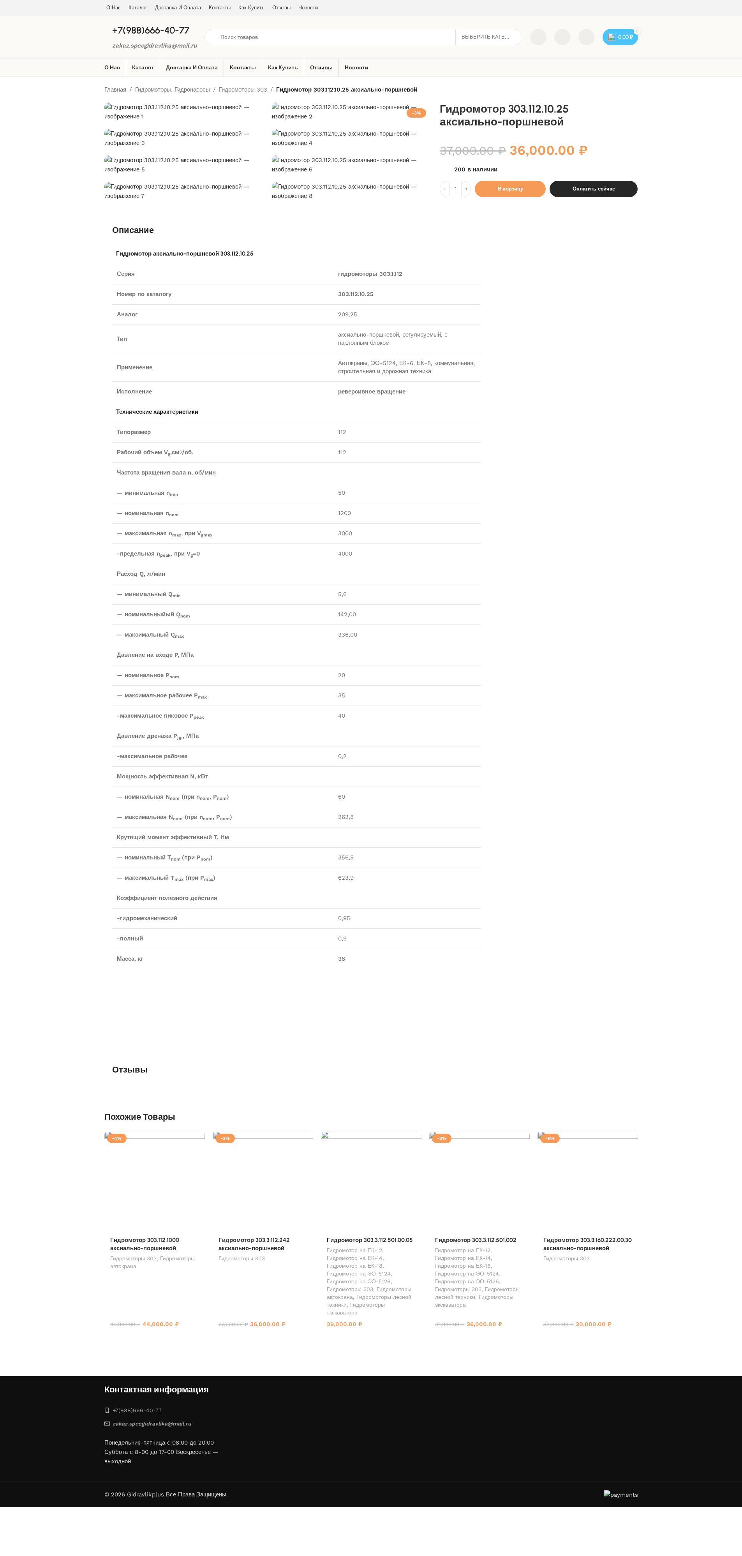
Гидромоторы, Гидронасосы (172, 89)
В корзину (510, 189)
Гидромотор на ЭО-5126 (359, 1281)
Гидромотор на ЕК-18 (354, 1266)
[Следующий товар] (633, 90)
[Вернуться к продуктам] (624, 90)
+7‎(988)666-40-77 (137, 1410)
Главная (115, 89)
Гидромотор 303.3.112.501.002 (475, 1240)
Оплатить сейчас (594, 189)
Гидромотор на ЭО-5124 (359, 1273)
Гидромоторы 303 (243, 89)
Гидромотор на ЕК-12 (354, 1250)
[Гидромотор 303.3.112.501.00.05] (371, 1181)
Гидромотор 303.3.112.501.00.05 (370, 1240)
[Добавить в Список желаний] (195, 1139)
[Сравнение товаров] (538, 37)
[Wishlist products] (562, 37)
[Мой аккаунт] (587, 37)
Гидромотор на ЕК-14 (354, 1258)
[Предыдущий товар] (614, 90)
